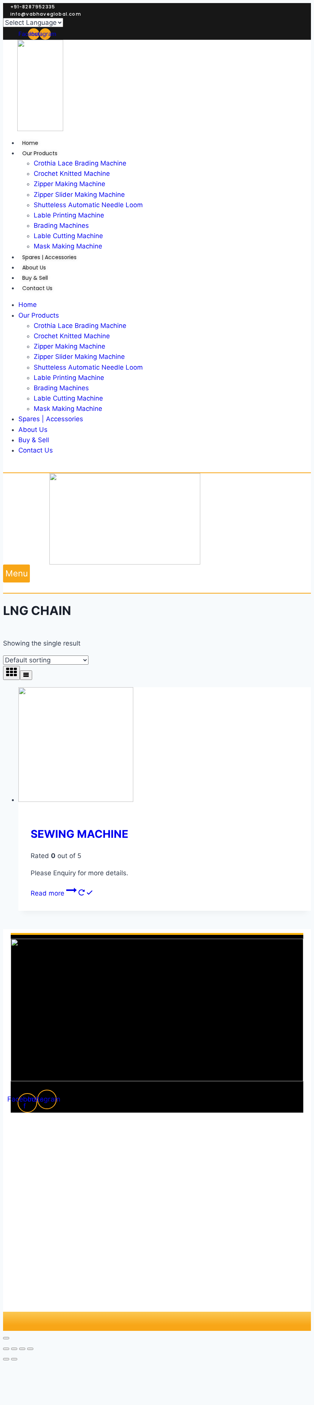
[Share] (14, 1349)
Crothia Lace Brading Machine (80, 325)
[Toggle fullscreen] (22, 1349)
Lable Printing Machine (69, 377)
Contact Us (35, 450)
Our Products (38, 315)
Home (27, 304)
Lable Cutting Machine (68, 398)
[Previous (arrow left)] (6, 1359)
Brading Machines (61, 388)
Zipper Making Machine (69, 346)
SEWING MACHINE (79, 833)
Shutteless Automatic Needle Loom (88, 367)
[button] (16, 573)
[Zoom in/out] (30, 1349)
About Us (32, 429)
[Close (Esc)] (6, 1349)
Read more (48, 893)
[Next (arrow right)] (14, 1359)
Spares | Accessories (50, 419)
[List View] (26, 675)
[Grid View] (11, 673)
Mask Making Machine (68, 408)
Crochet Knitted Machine (72, 336)
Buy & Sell (33, 440)
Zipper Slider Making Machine (79, 356)
